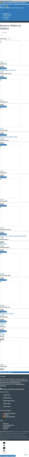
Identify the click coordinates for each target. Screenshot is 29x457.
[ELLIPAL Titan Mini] (10, 272)
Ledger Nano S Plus (5, 73)
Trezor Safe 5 (4, 130)
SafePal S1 (3, 326)
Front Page (3, 372)
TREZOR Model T (5, 247)
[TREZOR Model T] (3, 244)
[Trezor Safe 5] (10, 127)
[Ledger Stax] (10, 60)
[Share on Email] (4, 448)
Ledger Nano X (4, 140)
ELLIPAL (2, 274)
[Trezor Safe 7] (10, 198)
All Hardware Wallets (8, 456)
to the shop (3, 68)
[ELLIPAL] (2, 333)
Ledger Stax (3, 64)
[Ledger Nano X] (8, 137)
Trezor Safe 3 (4, 102)
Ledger (2, 62)
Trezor (2, 100)
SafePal (2, 325)
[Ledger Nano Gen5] (10, 226)
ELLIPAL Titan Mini (5, 275)
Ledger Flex (3, 172)
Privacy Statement (8, 425)
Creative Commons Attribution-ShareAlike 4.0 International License (14, 381)
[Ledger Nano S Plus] (7, 70)
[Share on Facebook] (4, 443)
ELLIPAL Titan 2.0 (5, 307)
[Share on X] (4, 446)
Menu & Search (4, 22)
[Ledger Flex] (10, 169)
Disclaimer (6, 427)
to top (25, 454)
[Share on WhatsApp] (4, 451)
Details (2, 369)
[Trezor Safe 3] (10, 98)
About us (5, 423)
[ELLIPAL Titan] (7, 313)
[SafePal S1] (2, 323)
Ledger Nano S (4, 239)
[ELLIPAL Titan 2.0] (10, 304)
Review (2, 67)
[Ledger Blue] (10, 363)
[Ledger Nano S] (13, 236)
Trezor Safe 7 (4, 201)
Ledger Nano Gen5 (5, 229)
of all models (7, 11)
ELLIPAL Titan (4, 317)
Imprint (5, 428)
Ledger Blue (3, 366)
